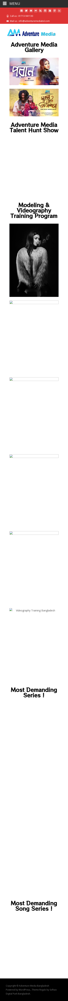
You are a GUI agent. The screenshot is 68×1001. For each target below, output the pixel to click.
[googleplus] (50, 12)
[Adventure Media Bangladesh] (28, 31)
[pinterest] (54, 12)
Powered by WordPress (18, 989)
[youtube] (31, 12)
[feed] (40, 12)
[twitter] (26, 12)
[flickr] (36, 12)
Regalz (43, 989)
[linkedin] (59, 12)
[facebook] (21, 12)
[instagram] (45, 12)
